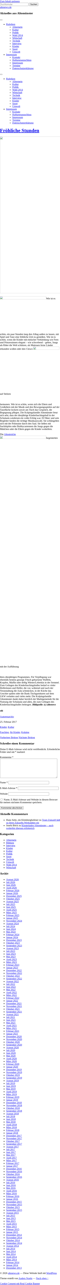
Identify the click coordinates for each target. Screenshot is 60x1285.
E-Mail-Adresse (8, 788)
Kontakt (16, 57)
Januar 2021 (12, 1033)
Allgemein (17, 27)
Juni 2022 (11, 987)
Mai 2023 (11, 956)
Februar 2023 (12, 965)
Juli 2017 (10, 1149)
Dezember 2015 (14, 1202)
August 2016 (12, 1179)
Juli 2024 (10, 926)
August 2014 (12, 1246)
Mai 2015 (11, 1221)
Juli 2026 (10, 882)
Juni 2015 (11, 1218)
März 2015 (11, 1226)
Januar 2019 (12, 1100)
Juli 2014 (10, 1248)
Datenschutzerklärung (23, 68)
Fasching (4, 732)
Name (4, 782)
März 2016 (11, 1193)
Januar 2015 (12, 1232)
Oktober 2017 (13, 1141)
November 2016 (14, 1171)
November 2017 (14, 1138)
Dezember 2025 (14, 896)
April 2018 (11, 1124)
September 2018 (14, 1111)
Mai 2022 (11, 989)
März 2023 (11, 962)
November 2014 (14, 1237)
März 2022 (11, 995)
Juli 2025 (10, 904)
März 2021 (11, 1028)
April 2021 (11, 1025)
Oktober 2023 (13, 943)
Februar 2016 (12, 1196)
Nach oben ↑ (42, 1278)
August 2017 (12, 1146)
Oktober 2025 (13, 898)
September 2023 (14, 945)
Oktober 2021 (13, 1009)
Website (4, 793)
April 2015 (11, 1224)
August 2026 (12, 879)
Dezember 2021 (14, 1003)
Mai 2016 (11, 1188)
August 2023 (12, 948)
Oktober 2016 (13, 1174)
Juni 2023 (11, 954)
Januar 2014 (12, 1265)
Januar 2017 (12, 1166)
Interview (17, 43)
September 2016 (14, 1177)
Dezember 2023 (14, 940)
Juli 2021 (10, 1017)
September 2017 (14, 1144)
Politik (15, 32)
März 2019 (11, 1094)
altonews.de (6, 7)
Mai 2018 (11, 1122)
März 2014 (11, 1259)
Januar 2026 (12, 893)
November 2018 (14, 1105)
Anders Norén (25, 1278)
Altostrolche (10, 434)
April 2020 (11, 1058)
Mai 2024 (11, 932)
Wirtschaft (17, 38)
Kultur (15, 29)
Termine (16, 65)
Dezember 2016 (14, 1168)
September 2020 (14, 1044)
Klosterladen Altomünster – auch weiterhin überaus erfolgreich (29, 827)
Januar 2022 (12, 1000)
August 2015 (12, 1213)
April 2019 (11, 1091)
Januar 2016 (12, 1199)
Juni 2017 (11, 1152)
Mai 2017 (11, 1155)
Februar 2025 (12, 915)
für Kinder (15, 732)
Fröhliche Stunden (19, 130)
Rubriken (10, 24)
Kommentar (6, 757)
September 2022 (14, 978)
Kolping (25, 732)
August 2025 (12, 901)
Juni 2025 (11, 907)
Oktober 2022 (13, 976)
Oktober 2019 (13, 1075)
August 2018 (12, 1113)
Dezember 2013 (14, 1268)
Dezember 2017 (14, 1135)
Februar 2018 (12, 1130)
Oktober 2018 (13, 1108)
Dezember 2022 (14, 970)
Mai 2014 (11, 1254)
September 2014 (14, 1243)
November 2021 (14, 1006)
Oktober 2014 (13, 1240)
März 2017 (11, 1160)
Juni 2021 (11, 1020)
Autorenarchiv (7, 716)
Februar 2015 (12, 1229)
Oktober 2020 (13, 1042)
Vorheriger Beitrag (9, 737)
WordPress (51, 1273)
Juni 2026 (11, 885)
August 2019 (12, 1080)
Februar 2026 (12, 890)
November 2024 (14, 921)
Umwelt (16, 52)
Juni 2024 (11, 929)
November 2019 (14, 1072)
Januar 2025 (12, 918)
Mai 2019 (11, 1089)
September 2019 (14, 1078)
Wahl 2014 (17, 35)
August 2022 (12, 981)
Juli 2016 (10, 1182)
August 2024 (12, 923)
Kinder (15, 46)
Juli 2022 (10, 984)
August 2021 (12, 1014)
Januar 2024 (12, 937)
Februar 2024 (12, 934)
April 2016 (11, 1190)
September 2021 (14, 1011)
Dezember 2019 (14, 1069)
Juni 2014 (11, 1251)
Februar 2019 (12, 1097)
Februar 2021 (12, 1031)
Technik (16, 40)
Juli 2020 (10, 1050)
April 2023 (11, 959)
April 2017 (11, 1157)
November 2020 (14, 1039)
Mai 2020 (11, 1056)
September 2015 (14, 1210)
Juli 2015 (10, 1215)
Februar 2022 (12, 998)
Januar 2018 (12, 1133)
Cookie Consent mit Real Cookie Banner (20, 1283)
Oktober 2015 (13, 1207)
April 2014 (11, 1257)
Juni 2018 (11, 1119)
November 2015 (14, 1204)
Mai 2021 (11, 1022)
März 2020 (11, 1061)
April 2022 (11, 992)
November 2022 (14, 973)
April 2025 (11, 909)
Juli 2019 (10, 1083)
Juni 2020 (11, 1053)
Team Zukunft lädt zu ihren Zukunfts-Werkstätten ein (33, 821)
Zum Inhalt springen (10, 1)
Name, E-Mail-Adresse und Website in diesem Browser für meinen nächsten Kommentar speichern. (29, 801)
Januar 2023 (12, 967)
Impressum (11, 54)
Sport (15, 49)
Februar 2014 (12, 1262)
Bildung (10, 842)
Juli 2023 (10, 951)
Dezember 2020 (14, 1036)
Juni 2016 (11, 1185)
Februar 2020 (12, 1064)
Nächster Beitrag (27, 737)
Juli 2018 (10, 1116)
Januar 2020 (12, 1067)
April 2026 (11, 887)
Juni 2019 (11, 1086)
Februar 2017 (12, 1163)
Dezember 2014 (14, 1235)
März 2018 (11, 1127)
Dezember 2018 (14, 1102)
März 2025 (11, 912)
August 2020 (12, 1047)
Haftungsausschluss (21, 60)
